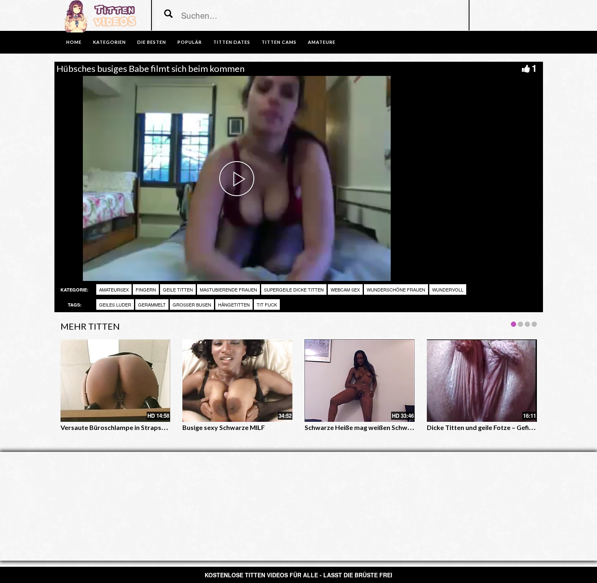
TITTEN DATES (231, 42)
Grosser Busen (192, 304)
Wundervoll (447, 289)
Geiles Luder (115, 304)
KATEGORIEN (109, 42)
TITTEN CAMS (279, 42)
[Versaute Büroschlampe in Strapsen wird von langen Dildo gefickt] (116, 380)
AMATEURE (321, 42)
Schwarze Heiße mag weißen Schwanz (361, 427)
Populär (189, 42)
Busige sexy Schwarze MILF (223, 427)
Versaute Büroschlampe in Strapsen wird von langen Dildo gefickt (159, 427)
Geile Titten (178, 289)
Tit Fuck (267, 304)
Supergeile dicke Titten (294, 289)
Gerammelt (152, 304)
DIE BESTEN (151, 42)
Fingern (146, 289)
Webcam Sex (345, 289)
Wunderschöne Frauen (396, 289)
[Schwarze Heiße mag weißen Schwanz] (360, 380)
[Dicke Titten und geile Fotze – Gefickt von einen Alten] (482, 380)
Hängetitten (234, 304)
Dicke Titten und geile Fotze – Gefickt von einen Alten (506, 427)
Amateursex (114, 289)
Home (74, 42)
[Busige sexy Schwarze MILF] (237, 380)
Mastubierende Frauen (228, 289)
